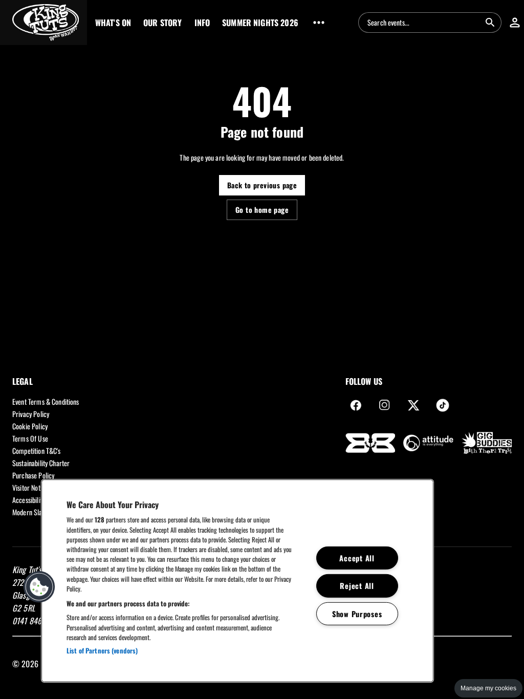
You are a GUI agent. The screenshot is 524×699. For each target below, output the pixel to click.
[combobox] (423, 22)
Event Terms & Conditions (45, 401)
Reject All (357, 585)
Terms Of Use (30, 438)
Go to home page (262, 209)
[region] (237, 581)
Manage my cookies (488, 688)
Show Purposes (357, 613)
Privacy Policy (30, 413)
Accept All (356, 558)
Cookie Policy (30, 426)
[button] (43, 22)
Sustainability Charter (41, 462)
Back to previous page (262, 185)
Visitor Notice (30, 487)
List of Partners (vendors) (102, 650)
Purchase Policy (33, 475)
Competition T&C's (36, 450)
